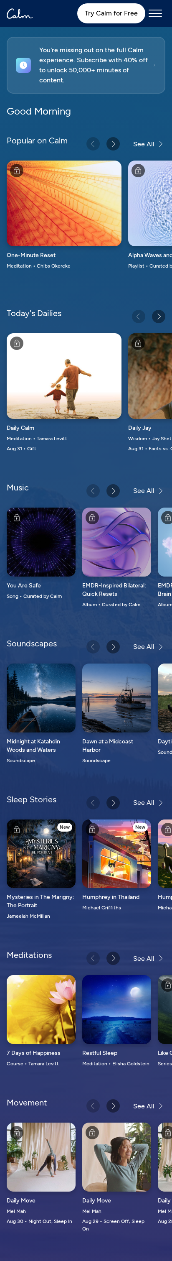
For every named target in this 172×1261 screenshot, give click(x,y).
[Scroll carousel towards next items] (113, 144)
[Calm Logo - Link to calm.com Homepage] (20, 13)
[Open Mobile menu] (155, 13)
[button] (86, 65)
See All (143, 144)
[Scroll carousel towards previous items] (93, 144)
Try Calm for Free (111, 13)
